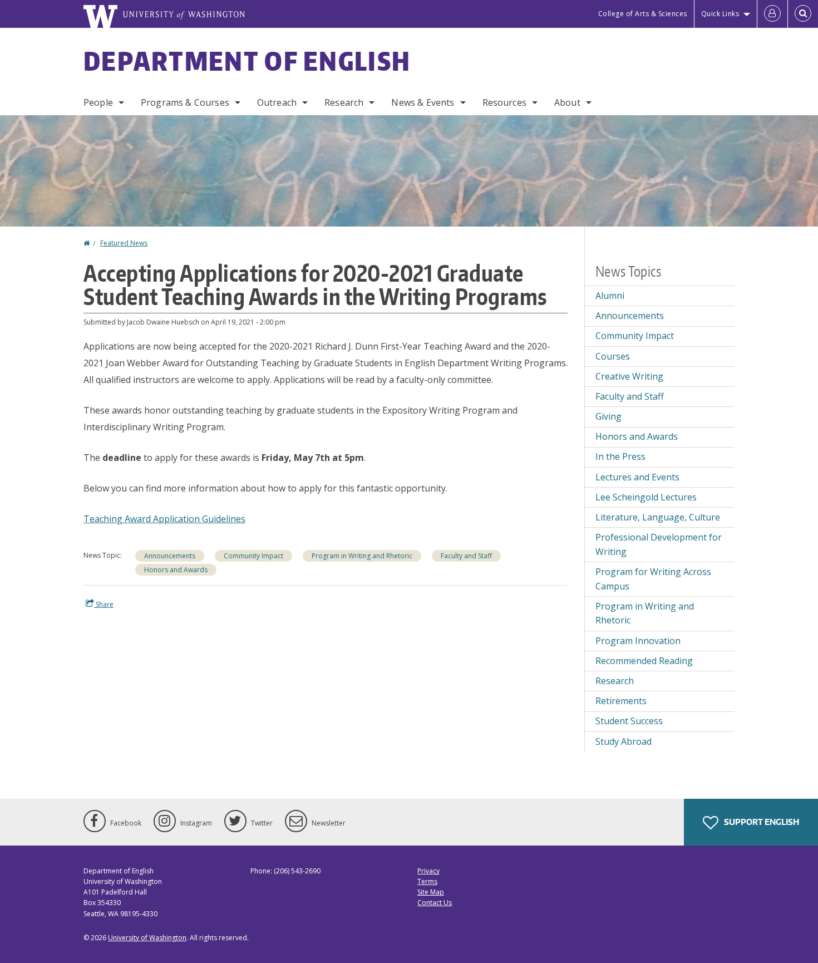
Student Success (629, 721)
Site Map (430, 892)
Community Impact (253, 556)
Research (343, 102)
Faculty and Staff (466, 556)
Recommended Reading (644, 661)
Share (104, 604)
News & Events (422, 102)
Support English (760, 822)
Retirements (621, 701)
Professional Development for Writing (658, 544)
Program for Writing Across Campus (653, 579)
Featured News (123, 243)
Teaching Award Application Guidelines (164, 519)
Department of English (247, 60)
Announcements (169, 556)
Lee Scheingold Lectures (646, 497)
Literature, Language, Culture (657, 517)
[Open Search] (803, 14)
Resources (504, 102)
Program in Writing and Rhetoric (362, 556)
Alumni (609, 295)
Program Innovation (638, 641)
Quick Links (720, 13)
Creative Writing (629, 376)
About (567, 102)
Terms (427, 881)
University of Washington (147, 937)
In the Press (620, 456)
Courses (612, 356)
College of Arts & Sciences (642, 13)
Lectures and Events (637, 477)
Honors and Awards (176, 569)
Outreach (277, 102)
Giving (608, 416)
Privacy (428, 871)
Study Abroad (623, 741)
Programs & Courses (185, 102)
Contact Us (434, 902)
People (98, 102)
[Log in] (772, 14)
